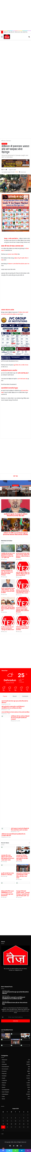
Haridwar (4, 1075)
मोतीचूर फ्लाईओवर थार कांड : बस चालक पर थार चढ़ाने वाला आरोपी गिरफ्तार (7, 573)
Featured (4, 1073)
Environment (5, 1069)
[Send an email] (6, 169)
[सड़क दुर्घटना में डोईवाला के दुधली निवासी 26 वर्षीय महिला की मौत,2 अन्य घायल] (23, 868)
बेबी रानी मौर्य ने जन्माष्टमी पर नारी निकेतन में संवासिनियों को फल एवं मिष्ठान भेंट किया (13, 707)
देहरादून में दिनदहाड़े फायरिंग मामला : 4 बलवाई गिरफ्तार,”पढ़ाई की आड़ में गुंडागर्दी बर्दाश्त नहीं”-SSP (22, 893)
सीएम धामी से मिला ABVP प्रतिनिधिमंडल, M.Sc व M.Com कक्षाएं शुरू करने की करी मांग (7, 893)
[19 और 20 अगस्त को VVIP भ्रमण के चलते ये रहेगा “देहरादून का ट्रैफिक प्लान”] (8, 620)
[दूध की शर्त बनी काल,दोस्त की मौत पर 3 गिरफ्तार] (8, 868)
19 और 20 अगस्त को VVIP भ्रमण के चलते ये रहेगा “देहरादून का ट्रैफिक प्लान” (7, 628)
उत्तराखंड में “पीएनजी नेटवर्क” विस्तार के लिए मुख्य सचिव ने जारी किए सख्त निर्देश (22, 858)
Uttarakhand (15, 485)
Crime (3, 1062)
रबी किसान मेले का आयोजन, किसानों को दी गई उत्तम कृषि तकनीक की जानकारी (20, 717)
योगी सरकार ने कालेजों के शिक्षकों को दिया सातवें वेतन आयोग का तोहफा (20, 829)
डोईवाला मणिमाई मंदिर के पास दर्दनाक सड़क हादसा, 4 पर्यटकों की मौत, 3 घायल (22, 591)
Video (3, 1096)
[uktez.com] (7, 36)
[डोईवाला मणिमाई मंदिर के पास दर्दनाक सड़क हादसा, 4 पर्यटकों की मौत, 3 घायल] (23, 584)
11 (7, 1121)
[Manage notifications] (3, 1149)
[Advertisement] (15, 15)
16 (27, 1121)
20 (15, 1124)
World (3, 1098)
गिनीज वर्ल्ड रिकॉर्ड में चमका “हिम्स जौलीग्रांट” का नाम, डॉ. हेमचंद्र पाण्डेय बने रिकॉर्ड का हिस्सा (8, 590)
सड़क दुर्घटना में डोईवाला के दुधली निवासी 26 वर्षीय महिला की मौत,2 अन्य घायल (22, 875)
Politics (3, 1085)
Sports (3, 1087)
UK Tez (4, 169)
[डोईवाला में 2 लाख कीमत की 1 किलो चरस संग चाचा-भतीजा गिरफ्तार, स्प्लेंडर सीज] (15, 1047)
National (4, 1082)
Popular (5, 696)
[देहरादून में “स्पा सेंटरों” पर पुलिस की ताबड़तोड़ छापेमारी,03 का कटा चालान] (5, 1035)
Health (3, 1078)
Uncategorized (5, 1089)
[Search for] (29, 37)
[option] (15, 488)
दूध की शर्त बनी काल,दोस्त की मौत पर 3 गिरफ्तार (7, 873)
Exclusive (4, 1071)
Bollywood (4, 1059)
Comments (25, 696)
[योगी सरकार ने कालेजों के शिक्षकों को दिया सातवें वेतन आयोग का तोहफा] (6, 830)
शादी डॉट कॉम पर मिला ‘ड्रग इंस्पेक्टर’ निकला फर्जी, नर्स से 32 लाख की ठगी (22, 574)
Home (4, 140)
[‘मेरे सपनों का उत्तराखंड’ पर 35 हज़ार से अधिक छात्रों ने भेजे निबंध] (23, 620)
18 (7, 1124)
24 (3, 1127)
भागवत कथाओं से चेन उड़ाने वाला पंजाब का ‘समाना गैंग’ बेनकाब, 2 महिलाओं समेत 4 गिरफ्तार (23, 555)
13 (15, 1121)
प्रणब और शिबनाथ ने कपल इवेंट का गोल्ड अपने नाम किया (15, 712)
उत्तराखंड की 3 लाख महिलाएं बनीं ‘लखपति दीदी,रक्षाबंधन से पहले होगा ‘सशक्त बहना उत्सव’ (7, 858)
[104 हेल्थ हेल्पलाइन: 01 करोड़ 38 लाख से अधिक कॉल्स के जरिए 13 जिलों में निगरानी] (23, 601)
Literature (4, 1080)
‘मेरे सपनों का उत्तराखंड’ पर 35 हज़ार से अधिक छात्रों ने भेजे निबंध (22, 628)
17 (3, 1124)
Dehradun (8, 140)
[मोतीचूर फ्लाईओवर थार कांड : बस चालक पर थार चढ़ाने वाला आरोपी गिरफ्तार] (8, 565)
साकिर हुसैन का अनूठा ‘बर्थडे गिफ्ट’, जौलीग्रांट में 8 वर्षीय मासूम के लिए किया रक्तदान (15, 490)
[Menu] (2, 37)
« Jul (2, 1133)
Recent (15, 696)
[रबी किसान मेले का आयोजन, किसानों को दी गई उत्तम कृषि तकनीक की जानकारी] (6, 771)
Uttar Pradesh (5, 1092)
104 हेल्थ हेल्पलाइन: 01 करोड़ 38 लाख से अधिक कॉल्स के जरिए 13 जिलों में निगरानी (22, 610)
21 (19, 1124)
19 (11, 1124)
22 (23, 1124)
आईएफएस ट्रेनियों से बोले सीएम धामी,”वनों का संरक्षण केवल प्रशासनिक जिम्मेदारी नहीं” (8, 608)
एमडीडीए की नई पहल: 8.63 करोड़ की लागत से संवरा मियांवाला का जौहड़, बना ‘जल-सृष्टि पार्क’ (8, 555)
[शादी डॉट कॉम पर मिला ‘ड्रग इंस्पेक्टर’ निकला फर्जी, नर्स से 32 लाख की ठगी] (23, 566)
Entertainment (5, 1066)
